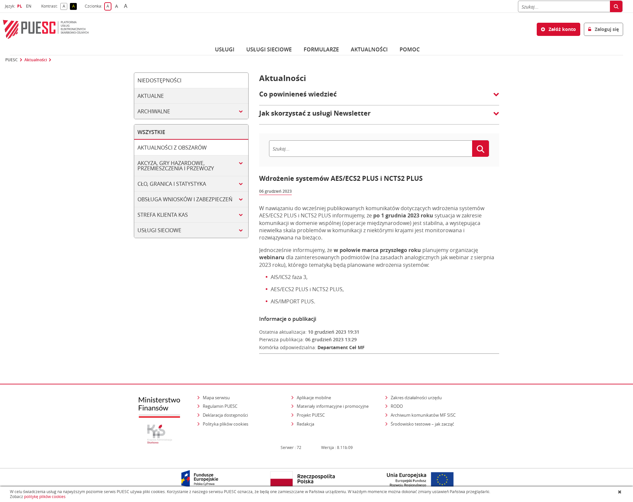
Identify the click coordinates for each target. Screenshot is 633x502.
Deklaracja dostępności (225, 415)
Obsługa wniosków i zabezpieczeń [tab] (184, 199)
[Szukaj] (616, 6)
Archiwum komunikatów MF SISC (423, 415)
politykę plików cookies (45, 496)
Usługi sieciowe (269, 49)
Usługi (224, 49)
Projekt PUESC (311, 415)
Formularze (321, 49)
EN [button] (29, 6)
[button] (379, 97)
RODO (397, 406)
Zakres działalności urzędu (417, 397)
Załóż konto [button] (561, 29)
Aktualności (369, 49)
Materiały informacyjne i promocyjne (333, 406)
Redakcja (305, 424)
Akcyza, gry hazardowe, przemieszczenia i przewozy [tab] (175, 165)
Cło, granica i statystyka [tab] (171, 183)
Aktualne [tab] (150, 95)
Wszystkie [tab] (151, 132)
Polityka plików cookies (225, 424)
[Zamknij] (620, 492)
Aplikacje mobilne (314, 398)
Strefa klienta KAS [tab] (162, 214)
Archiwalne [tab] (153, 111)
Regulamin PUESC (220, 406)
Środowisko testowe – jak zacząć (423, 424)
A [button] (65, 6)
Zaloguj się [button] (606, 29)
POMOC (410, 49)
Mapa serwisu (216, 398)
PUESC (11, 60)
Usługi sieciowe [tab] (159, 230)
